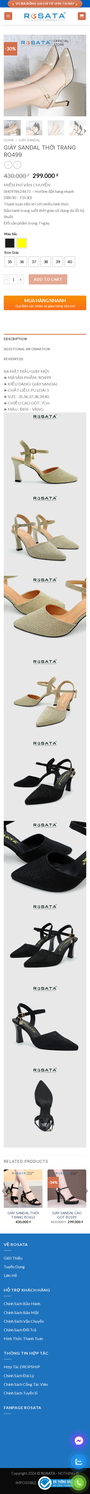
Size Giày (11, 252)
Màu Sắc (10, 234)
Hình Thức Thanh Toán (23, 1338)
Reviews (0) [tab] (13, 359)
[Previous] (11, 75)
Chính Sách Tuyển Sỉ (21, 1393)
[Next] (78, 75)
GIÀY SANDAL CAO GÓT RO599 (67, 1215)
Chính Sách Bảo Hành (22, 1303)
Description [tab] (15, 339)
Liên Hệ (10, 1275)
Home (9, 140)
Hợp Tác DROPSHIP (22, 1366)
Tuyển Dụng (14, 1266)
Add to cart (48, 279)
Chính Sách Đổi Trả (20, 1329)
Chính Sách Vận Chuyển (24, 1321)
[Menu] (8, 16)
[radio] (10, 243)
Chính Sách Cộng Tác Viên (26, 1384)
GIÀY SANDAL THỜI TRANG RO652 (23, 1215)
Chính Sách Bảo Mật (21, 1312)
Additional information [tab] (27, 349)
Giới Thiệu (13, 1258)
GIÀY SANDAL (29, 140)
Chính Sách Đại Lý (19, 1375)
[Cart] (82, 16)
